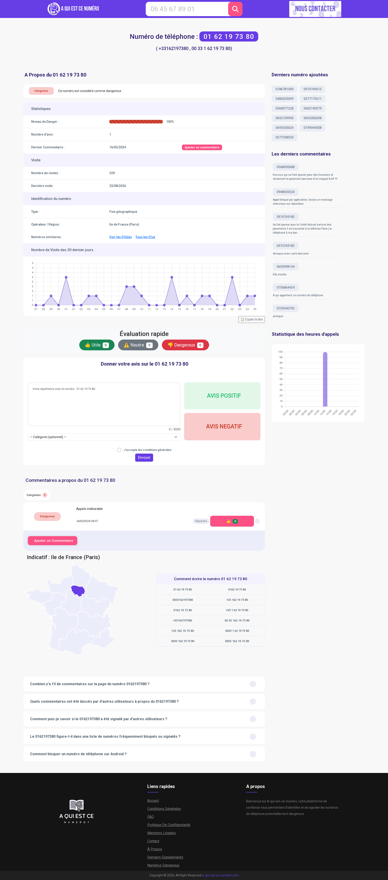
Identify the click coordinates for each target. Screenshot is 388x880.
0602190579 (313, 108)
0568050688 (286, 167)
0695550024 (284, 127)
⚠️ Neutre (137, 345)
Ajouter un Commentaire (53, 541)
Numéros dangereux (163, 865)
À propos (154, 849)
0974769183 (286, 217)
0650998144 (286, 266)
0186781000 (284, 89)
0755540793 (286, 308)
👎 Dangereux (184, 345)
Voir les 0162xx (120, 237)
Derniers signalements (165, 857)
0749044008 (313, 127)
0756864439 (286, 287)
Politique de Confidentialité (168, 825)
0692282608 (313, 118)
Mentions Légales (161, 833)
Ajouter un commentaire (202, 147)
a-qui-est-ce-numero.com (220, 875)
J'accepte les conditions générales (147, 450)
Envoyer (144, 457)
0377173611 (313, 99)
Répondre (201, 521)
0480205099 (284, 99)
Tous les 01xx (145, 237)
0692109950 (284, 118)
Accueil (153, 801)
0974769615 (313, 89)
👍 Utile (96, 345)
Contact (153, 841)
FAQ (150, 817)
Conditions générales (164, 809)
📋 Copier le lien (251, 319)
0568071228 (284, 108)
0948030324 (286, 192)
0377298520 (284, 137)
